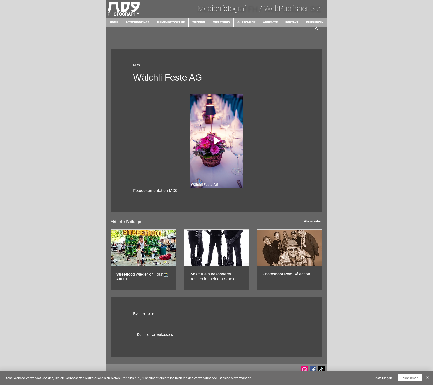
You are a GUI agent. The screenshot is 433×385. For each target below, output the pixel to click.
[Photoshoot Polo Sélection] (289, 248)
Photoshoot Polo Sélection (286, 274)
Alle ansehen (313, 221)
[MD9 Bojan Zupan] (304, 369)
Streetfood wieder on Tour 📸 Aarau (142, 276)
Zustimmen (410, 378)
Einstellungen (382, 378)
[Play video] (216, 141)
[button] (317, 28)
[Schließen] (427, 377)
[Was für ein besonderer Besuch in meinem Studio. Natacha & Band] (216, 248)
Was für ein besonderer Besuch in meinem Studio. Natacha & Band (213, 276)
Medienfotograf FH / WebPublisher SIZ (260, 8)
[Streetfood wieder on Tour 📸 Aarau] (143, 248)
